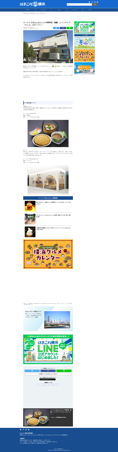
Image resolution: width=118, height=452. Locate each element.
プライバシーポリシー (32, 434)
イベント (75, 9)
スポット (90, 9)
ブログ (27, 9)
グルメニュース (40, 384)
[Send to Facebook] (63, 28)
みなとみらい (56, 384)
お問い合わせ (40, 434)
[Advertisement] (59, 18)
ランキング (43, 9)
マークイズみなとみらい (48, 384)
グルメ (59, 9)
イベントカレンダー (48, 434)
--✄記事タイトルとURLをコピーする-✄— (31, 28)
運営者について (23, 434)
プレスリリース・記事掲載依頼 (60, 434)
